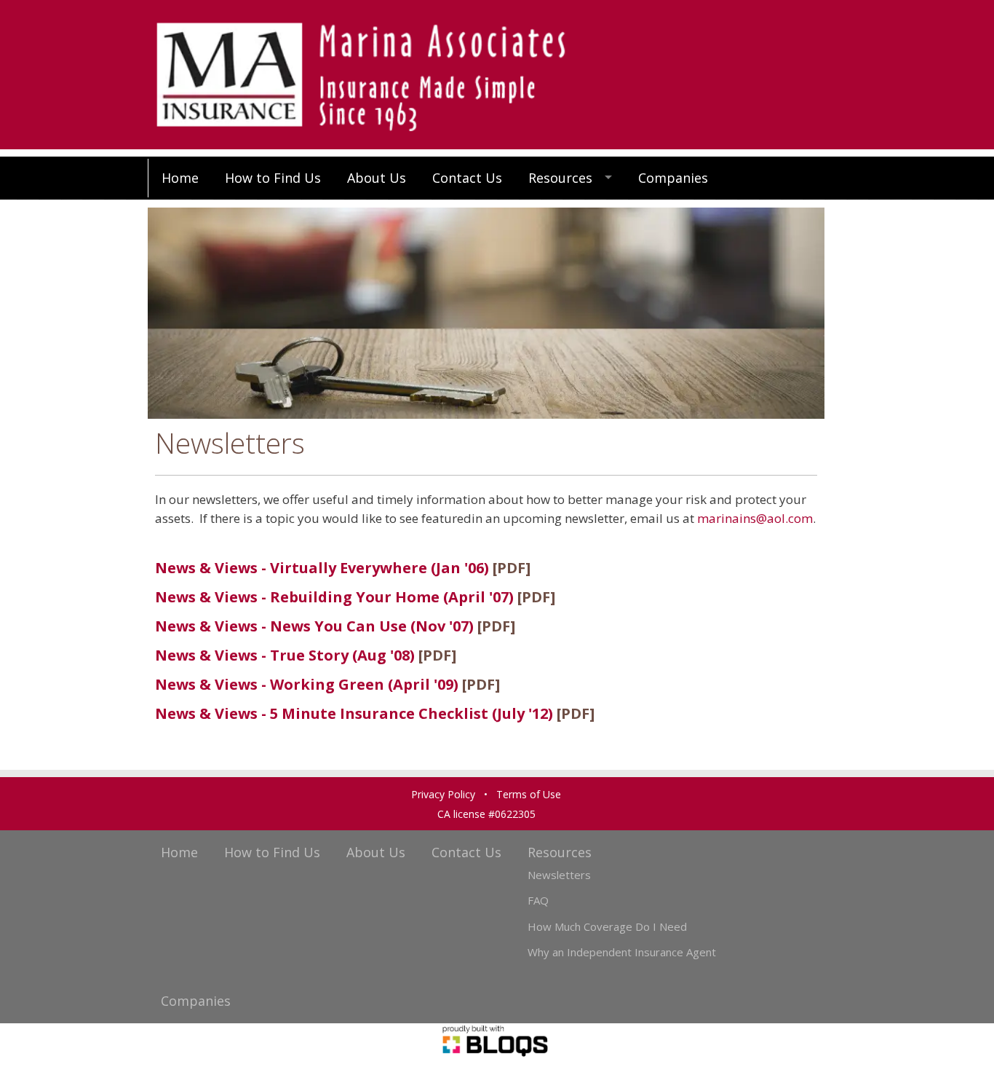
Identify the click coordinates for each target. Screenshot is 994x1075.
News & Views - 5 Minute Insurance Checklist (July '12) (354, 713)
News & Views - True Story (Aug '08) (286, 655)
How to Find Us (273, 177)
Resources (560, 177)
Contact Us (467, 177)
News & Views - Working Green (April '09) (306, 684)
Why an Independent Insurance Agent (622, 952)
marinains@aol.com (755, 518)
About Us (376, 177)
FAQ (538, 900)
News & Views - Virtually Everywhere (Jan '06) (322, 568)
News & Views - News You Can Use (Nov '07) (314, 626)
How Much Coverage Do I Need (607, 926)
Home (180, 177)
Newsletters (559, 874)
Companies (673, 177)
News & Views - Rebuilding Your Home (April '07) (334, 597)
